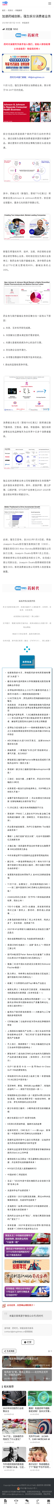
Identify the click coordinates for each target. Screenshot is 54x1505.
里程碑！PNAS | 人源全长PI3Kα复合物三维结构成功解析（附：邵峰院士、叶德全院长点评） (28, 817)
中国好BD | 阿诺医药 (17, 1174)
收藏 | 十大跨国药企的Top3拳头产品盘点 (26, 983)
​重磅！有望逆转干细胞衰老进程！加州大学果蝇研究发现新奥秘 (39, 1410)
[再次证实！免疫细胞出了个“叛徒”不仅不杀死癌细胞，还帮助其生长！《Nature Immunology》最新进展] (40, 1454)
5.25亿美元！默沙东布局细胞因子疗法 (25, 807)
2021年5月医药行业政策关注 (13, 1409)
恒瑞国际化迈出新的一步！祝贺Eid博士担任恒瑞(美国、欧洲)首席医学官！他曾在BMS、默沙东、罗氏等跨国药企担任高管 (28, 1098)
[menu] (50, 3)
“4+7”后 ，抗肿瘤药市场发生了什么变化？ (13, 1437)
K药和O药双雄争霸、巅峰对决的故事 (24, 1124)
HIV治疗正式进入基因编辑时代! (22, 1168)
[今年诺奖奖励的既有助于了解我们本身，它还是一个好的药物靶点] (14, 1454)
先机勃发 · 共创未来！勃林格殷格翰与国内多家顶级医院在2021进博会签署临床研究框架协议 (28, 708)
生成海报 (10, 1351)
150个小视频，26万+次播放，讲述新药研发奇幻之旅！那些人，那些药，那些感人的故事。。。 (28, 910)
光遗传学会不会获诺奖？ (18, 1190)
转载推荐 (25, 23)
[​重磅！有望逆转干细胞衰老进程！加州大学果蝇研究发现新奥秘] (40, 1398)
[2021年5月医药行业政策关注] (14, 1398)
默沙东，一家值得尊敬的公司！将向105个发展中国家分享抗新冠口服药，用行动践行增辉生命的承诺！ (28, 864)
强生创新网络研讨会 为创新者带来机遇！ (26, 939)
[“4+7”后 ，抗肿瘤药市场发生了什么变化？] (14, 1426)
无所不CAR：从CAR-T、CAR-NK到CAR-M (39, 1437)
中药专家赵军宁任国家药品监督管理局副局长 (28, 855)
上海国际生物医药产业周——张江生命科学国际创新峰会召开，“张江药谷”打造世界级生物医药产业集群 (28, 1034)
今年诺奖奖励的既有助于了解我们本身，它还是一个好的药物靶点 (13, 1466)
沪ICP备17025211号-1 (28, 1488)
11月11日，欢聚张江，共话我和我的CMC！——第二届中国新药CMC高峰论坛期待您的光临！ (28, 887)
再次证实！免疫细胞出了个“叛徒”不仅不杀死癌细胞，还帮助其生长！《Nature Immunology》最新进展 (40, 1466)
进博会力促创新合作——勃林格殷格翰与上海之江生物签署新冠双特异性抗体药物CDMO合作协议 (28, 730)
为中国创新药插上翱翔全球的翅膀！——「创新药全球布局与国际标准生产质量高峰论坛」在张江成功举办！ (28, 1002)
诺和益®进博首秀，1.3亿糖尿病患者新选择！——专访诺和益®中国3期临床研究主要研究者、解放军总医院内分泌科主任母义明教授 (28, 718)
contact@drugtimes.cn (15, 1494)
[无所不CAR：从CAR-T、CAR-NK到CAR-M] (40, 1426)
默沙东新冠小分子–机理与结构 (21, 1118)
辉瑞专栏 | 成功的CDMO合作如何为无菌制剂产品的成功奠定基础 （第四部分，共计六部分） (28, 1057)
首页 (3, 10)
